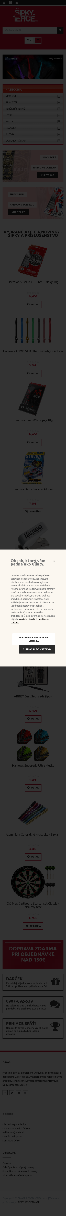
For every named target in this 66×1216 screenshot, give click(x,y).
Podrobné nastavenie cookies (34, 639)
